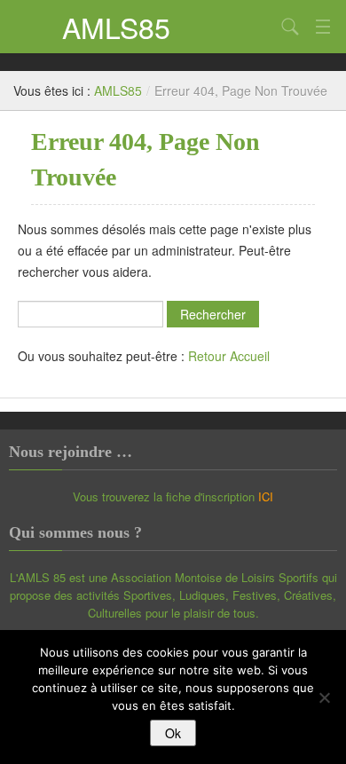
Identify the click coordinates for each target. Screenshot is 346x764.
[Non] (324, 697)
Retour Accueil (229, 356)
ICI (265, 496)
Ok (173, 733)
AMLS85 (116, 26)
